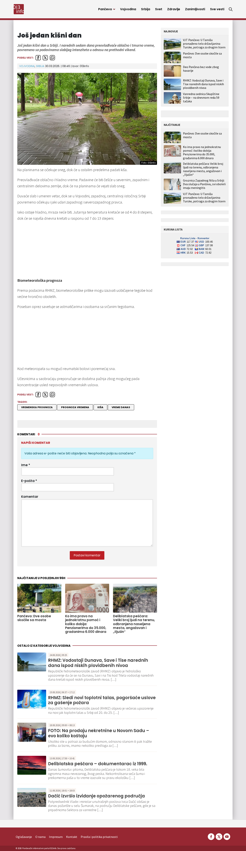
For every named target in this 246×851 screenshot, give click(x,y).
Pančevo (105, 9)
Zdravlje (173, 9)
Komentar (29, 496)
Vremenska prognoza (37, 407)
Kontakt (71, 837)
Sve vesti (217, 9)
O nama (40, 837)
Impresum (56, 837)
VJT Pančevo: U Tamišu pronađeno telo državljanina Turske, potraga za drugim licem (204, 43)
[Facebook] (211, 836)
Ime (25, 465)
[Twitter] (219, 836)
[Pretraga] (231, 9)
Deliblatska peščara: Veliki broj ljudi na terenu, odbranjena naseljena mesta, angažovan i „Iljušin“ (134, 624)
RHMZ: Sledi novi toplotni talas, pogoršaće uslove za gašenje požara (102, 700)
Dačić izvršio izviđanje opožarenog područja (96, 796)
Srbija (145, 9)
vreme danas (121, 407)
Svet (158, 9)
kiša (100, 407)
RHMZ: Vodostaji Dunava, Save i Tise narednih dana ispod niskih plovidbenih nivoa (98, 662)
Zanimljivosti (195, 9)
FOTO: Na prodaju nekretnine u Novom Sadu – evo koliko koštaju (98, 733)
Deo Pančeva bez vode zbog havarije (201, 68)
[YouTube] (226, 836)
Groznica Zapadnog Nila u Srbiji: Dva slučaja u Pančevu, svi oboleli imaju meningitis (204, 184)
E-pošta (29, 481)
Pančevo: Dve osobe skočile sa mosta (34, 618)
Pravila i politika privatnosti (99, 837)
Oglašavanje (24, 837)
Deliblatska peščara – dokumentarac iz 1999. (97, 764)
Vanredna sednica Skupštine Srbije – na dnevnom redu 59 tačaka (201, 97)
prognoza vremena (75, 407)
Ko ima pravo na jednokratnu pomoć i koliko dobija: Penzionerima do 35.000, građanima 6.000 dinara (85, 624)
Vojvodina (128, 9)
